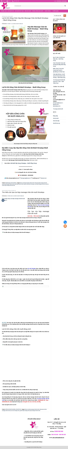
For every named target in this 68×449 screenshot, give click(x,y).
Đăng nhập (55, 115)
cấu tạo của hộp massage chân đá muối (27, 182)
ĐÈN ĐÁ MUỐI (28, 11)
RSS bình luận (56, 120)
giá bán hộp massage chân (25, 410)
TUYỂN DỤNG (55, 11)
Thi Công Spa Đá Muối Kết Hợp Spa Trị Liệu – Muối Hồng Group (59, 81)
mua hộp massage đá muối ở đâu (41, 184)
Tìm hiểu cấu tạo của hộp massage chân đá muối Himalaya (23, 192)
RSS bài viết (55, 118)
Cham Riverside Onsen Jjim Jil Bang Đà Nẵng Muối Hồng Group (59, 64)
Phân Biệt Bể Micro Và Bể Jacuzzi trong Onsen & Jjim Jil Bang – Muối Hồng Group (59, 76)
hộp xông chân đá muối (19, 184)
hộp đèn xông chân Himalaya (29, 184)
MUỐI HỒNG (48, 11)
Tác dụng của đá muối (58, 108)
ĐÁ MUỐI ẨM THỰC (19, 11)
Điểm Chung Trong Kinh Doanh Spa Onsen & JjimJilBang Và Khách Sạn (59, 70)
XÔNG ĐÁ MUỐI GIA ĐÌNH (6, 190)
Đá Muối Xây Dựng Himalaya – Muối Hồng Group (23, 163)
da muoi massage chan (15, 410)
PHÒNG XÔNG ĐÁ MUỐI (37, 11)
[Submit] (65, 6)
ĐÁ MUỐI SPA (11, 11)
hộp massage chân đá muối (9, 184)
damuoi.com (43, 178)
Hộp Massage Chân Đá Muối (7, 16)
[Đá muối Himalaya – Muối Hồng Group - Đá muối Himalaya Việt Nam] (6, 6)
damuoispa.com (56, 106)
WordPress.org (56, 123)
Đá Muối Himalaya (19, 23)
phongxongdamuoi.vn (25, 178)
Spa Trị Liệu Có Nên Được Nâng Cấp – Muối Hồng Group (59, 59)
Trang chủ (4, 11)
